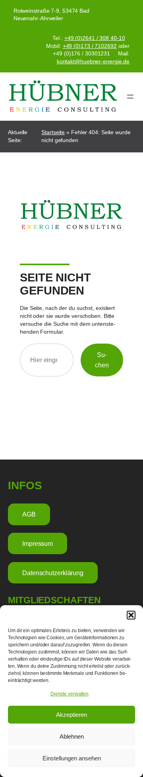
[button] (131, 615)
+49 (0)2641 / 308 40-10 (94, 38)
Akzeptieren (71, 714)
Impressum (37, 543)
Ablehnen (72, 736)
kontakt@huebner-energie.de (93, 61)
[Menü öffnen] (130, 96)
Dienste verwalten (69, 694)
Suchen (102, 360)
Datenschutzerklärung (52, 572)
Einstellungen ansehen (72, 758)
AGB (29, 514)
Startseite (53, 132)
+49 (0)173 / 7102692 (90, 46)
